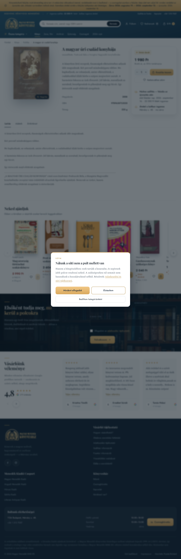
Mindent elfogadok (72, 290)
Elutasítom (108, 290)
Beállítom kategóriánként (90, 299)
